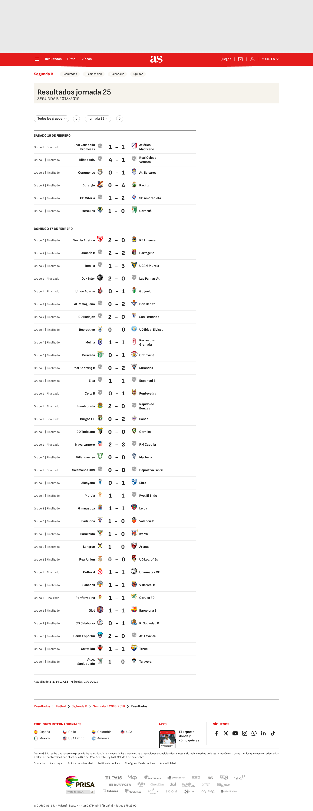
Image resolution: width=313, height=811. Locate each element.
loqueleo (207, 791)
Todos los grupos (49, 119)
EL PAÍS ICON (171, 791)
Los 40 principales (132, 777)
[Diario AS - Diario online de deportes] (156, 59)
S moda (189, 791)
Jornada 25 (96, 119)
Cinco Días (157, 784)
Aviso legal (56, 763)
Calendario (117, 74)
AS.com (210, 777)
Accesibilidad (168, 763)
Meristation (229, 791)
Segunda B (43, 74)
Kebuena (223, 784)
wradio (141, 784)
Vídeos (87, 59)
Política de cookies (109, 763)
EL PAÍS (113, 777)
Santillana (153, 777)
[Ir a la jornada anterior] (76, 118)
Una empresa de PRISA (80, 781)
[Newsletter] (240, 59)
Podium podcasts (153, 791)
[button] (80, 792)
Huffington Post (119, 784)
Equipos (138, 74)
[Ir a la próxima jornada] (119, 118)
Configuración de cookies (140, 763)
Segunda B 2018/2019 (109, 706)
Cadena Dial (173, 784)
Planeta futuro (206, 784)
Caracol (239, 777)
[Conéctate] (252, 59)
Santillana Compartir (176, 777)
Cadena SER (196, 777)
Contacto (39, 763)
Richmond (110, 791)
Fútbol (71, 59)
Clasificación (94, 74)
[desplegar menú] (37, 59)
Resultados (53, 59)
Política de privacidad (80, 763)
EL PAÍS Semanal (188, 784)
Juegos (226, 59)
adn (224, 777)
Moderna (133, 791)
